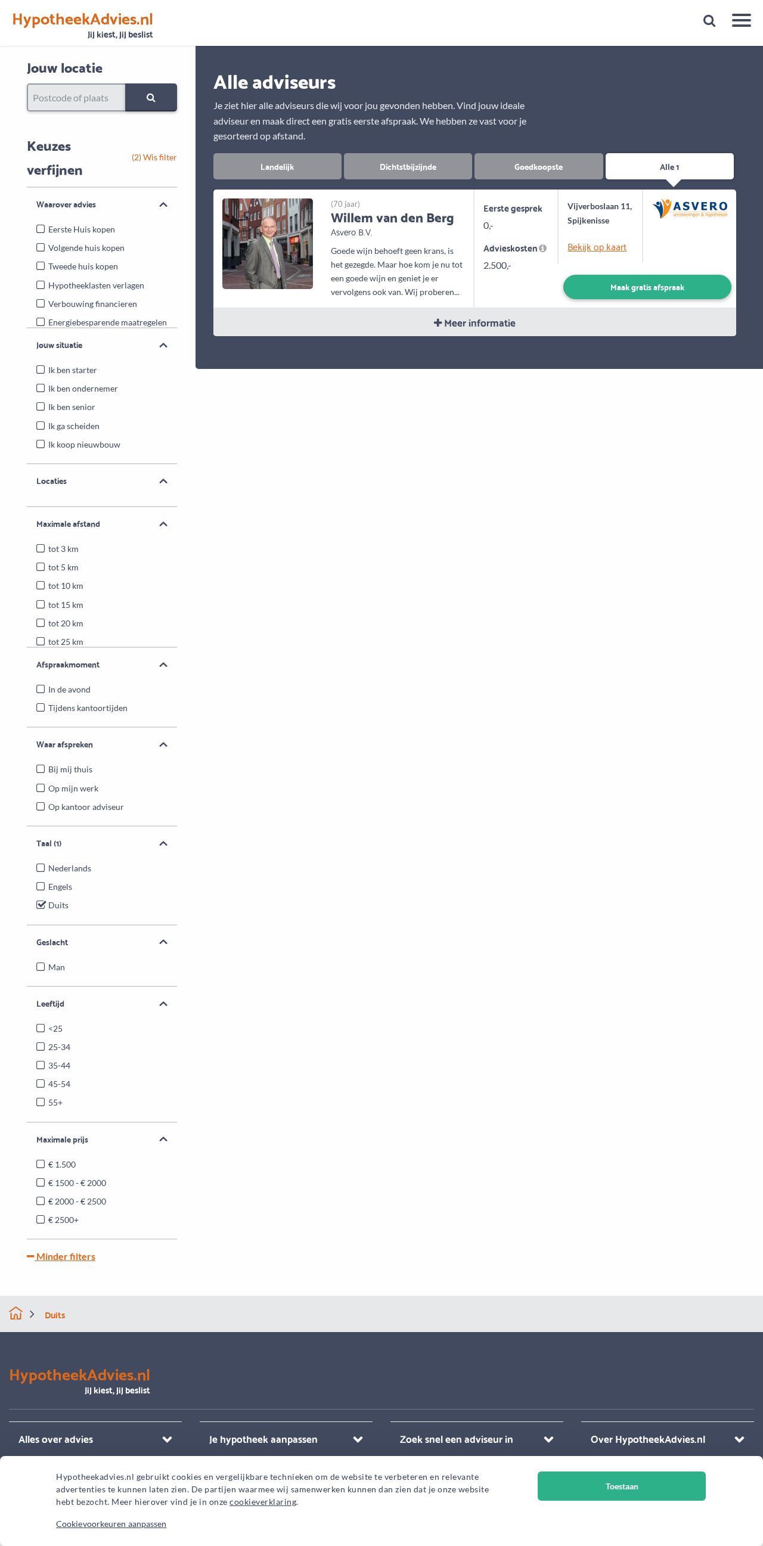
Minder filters (65, 1256)
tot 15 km (65, 605)
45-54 (59, 1084)
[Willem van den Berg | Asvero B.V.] (268, 242)
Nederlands (69, 868)
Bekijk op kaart (596, 246)
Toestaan (622, 1486)
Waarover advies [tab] (66, 204)
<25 (55, 1028)
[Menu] (737, 22)
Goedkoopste (538, 166)
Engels (60, 886)
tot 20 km (65, 623)
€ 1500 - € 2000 (77, 1183)
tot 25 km (65, 642)
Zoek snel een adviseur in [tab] (456, 1438)
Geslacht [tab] (52, 942)
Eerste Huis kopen (81, 229)
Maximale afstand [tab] (68, 523)
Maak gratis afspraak (647, 286)
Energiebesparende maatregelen (107, 322)
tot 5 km (63, 567)
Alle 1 (669, 166)
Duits (58, 905)
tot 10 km (65, 585)
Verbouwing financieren (92, 304)
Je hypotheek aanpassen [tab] (263, 1438)
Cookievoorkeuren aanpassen (111, 1524)
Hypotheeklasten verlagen (96, 285)
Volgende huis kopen (86, 248)
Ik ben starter (72, 370)
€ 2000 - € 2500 (77, 1201)
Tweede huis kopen (83, 266)
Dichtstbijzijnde (408, 166)
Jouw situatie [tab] (59, 344)
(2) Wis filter (154, 157)
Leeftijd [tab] (50, 1003)
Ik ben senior (71, 407)
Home (16, 1313)
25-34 (59, 1047)
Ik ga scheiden (74, 426)
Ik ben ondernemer (83, 388)
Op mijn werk (73, 788)
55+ (55, 1102)
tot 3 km (63, 549)
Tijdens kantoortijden (88, 708)
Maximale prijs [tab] (62, 1139)
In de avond (69, 689)
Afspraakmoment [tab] (68, 664)
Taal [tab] (48, 843)
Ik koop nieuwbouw (84, 444)
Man (56, 967)
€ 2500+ (63, 1220)
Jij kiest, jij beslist (82, 25)
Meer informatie (479, 322)
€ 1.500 (62, 1164)
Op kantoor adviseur (86, 807)
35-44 (59, 1065)
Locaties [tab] (51, 480)
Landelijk (277, 166)
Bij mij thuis (70, 769)
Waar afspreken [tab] (64, 744)
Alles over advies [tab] (55, 1438)
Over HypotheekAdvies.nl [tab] (648, 1438)
